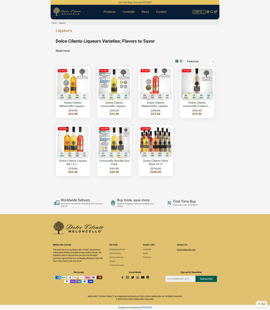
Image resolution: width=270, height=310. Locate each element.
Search (112, 261)
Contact (161, 11)
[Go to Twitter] (133, 278)
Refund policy (115, 253)
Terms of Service (116, 257)
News (145, 11)
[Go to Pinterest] (147, 278)
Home (54, 23)
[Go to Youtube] (143, 278)
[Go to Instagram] (128, 278)
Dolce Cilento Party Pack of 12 (155, 162)
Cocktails (128, 11)
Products (109, 11)
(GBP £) (198, 11)
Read (59, 50)
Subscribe (206, 279)
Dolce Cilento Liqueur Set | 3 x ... (73, 162)
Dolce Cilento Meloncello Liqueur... (73, 104)
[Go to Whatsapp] (138, 278)
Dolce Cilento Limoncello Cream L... (197, 104)
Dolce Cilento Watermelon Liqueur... (155, 104)
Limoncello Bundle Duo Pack (114, 162)
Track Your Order (116, 265)
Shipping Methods (117, 249)
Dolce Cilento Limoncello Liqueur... (114, 104)
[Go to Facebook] (123, 278)
